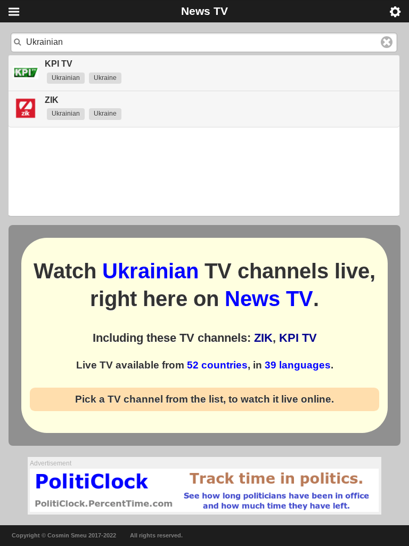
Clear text (386, 42)
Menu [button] (14, 12)
